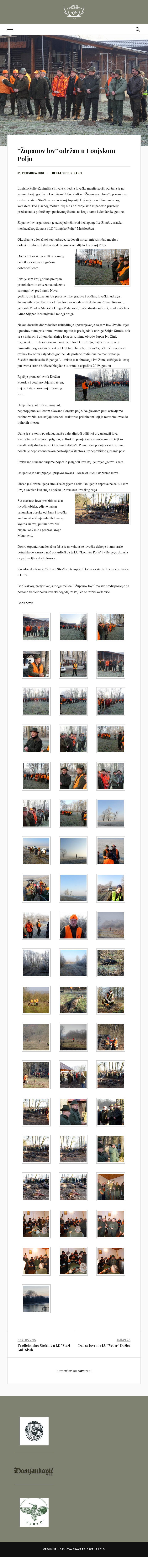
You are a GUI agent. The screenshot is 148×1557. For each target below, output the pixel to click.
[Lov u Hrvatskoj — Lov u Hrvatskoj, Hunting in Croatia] (74, 12)
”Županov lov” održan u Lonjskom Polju (66, 154)
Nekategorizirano (67, 173)
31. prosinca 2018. (31, 173)
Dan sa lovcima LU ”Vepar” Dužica (104, 1345)
